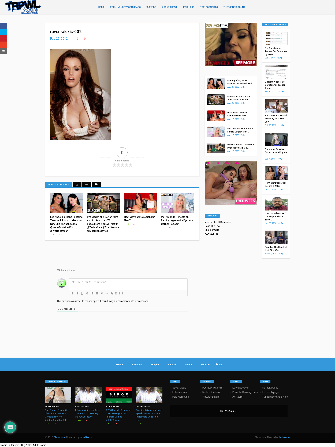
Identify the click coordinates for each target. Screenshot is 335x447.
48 (280, 254)
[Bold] (72, 293)
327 (109, 424)
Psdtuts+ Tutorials (212, 387)
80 (279, 159)
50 (279, 189)
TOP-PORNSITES (209, 7)
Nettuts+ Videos (211, 392)
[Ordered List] (92, 293)
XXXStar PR (211, 233)
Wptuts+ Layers (210, 396)
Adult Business (52, 406)
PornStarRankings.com (245, 392)
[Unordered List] (97, 293)
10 (116, 424)
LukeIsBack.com (241, 387)
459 (79, 420)
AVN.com (237, 396)
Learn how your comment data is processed (124, 301)
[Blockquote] (101, 293)
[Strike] (87, 293)
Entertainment (180, 392)
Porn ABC (188, 7)
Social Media (179, 387)
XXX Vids (151, 7)
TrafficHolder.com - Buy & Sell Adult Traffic (23, 445)
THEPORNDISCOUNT (234, 7)
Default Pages (270, 387)
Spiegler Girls (212, 229)
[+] (121, 293)
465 (278, 58)
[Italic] (77, 293)
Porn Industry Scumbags (125, 7)
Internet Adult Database (218, 222)
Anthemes (284, 437)
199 (280, 92)
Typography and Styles (275, 396)
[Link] (111, 293)
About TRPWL (169, 7)
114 (280, 125)
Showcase (59, 437)
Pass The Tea (212, 226)
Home (101, 7)
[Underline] (82, 293)
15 (127, 224)
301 (140, 424)
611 (49, 424)
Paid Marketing (180, 396)
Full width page (270, 392)
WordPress (86, 437)
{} (116, 293)
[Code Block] (106, 293)
